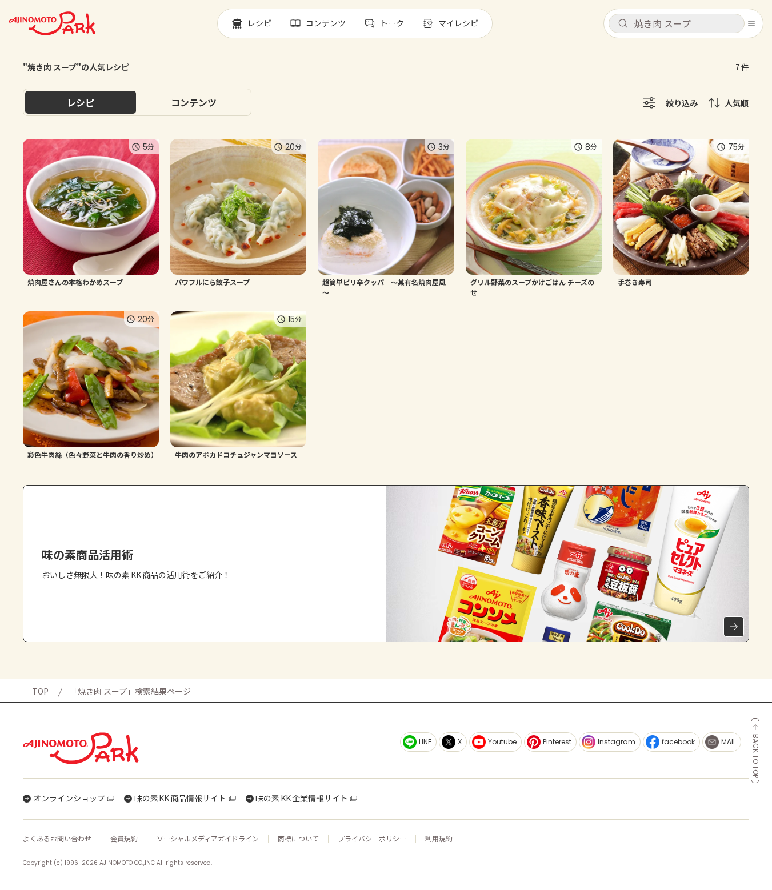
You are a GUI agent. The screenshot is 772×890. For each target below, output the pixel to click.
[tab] (193, 102)
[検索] (623, 24)
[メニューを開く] (751, 23)
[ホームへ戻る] (52, 23)
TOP (40, 691)
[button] (677, 23)
